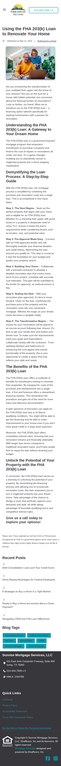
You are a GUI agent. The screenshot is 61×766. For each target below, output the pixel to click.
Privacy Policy (9, 705)
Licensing (7, 699)
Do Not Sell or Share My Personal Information (26, 728)
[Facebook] (48, 758)
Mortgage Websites (25, 748)
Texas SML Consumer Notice (17, 717)
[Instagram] (56, 758)
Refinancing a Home (46, 41)
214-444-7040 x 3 (43, 10)
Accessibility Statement (14, 711)
